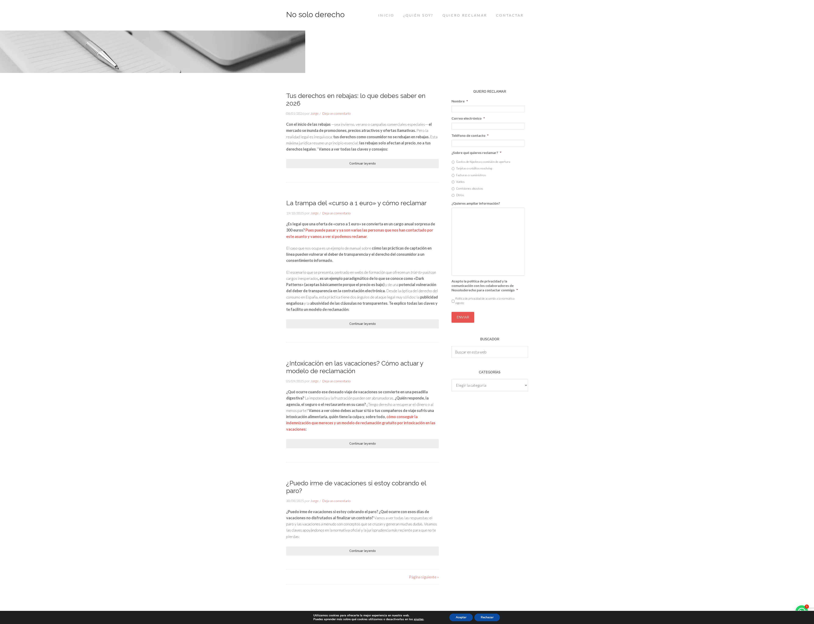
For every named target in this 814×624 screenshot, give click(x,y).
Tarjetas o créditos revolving (474, 168)
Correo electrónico (468, 118)
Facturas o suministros (471, 175)
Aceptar (461, 617)
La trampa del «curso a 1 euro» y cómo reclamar (356, 203)
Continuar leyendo (362, 163)
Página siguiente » (424, 577)
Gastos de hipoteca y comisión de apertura (483, 161)
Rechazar (487, 617)
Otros (460, 195)
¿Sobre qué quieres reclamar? (476, 153)
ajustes (419, 619)
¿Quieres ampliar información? (476, 203)
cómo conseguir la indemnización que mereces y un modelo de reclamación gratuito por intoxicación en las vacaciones (360, 422)
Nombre (460, 101)
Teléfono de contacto (470, 135)
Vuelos (460, 181)
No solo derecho (315, 14)
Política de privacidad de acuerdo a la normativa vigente (484, 301)
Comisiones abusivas (469, 188)
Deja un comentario (336, 113)
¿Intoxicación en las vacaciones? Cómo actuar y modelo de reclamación (354, 367)
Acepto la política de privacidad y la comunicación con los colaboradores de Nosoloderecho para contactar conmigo (485, 285)
